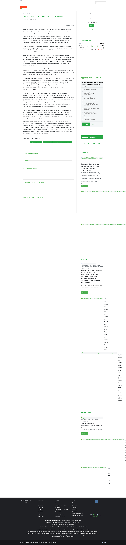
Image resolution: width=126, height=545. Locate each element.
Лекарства (40, 505)
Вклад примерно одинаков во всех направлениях (91, 116)
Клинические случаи (60, 516)
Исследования (41, 502)
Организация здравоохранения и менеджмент (89, 93)
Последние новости (30, 168)
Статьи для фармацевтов (61, 505)
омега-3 (45, 142)
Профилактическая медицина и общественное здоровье (91, 104)
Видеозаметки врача (31, 153)
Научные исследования (90, 89)
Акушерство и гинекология (61, 509)
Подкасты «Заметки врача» (33, 197)
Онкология (40, 511)
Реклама (95, 7)
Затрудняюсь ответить (89, 119)
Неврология (40, 514)
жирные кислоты (63, 142)
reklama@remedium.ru (81, 526)
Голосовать (86, 124)
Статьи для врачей (59, 502)
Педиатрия (57, 507)
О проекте (89, 7)
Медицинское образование (91, 100)
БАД (32, 142)
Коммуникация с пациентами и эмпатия (91, 109)
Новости (84, 153)
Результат (93, 124)
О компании (82, 7)
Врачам (84, 259)
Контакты (100, 7)
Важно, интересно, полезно (33, 182)
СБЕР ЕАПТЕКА (38, 142)
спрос (70, 142)
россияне (56, 142)
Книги (86, 143)
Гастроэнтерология (59, 514)
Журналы (96, 143)
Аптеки (39, 509)
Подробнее (84, 185)
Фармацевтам (86, 412)
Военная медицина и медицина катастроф (89, 97)
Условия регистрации (77, 515)
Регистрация (91, 28)
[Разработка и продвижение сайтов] (102, 542)
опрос (50, 142)
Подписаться (91, 2)
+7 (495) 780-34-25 (60, 526)
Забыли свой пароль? (91, 30)
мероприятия (86, 40)
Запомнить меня (92, 22)
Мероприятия (41, 516)
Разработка (40, 507)
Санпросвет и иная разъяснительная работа (90, 112)
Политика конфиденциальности (77, 512)
